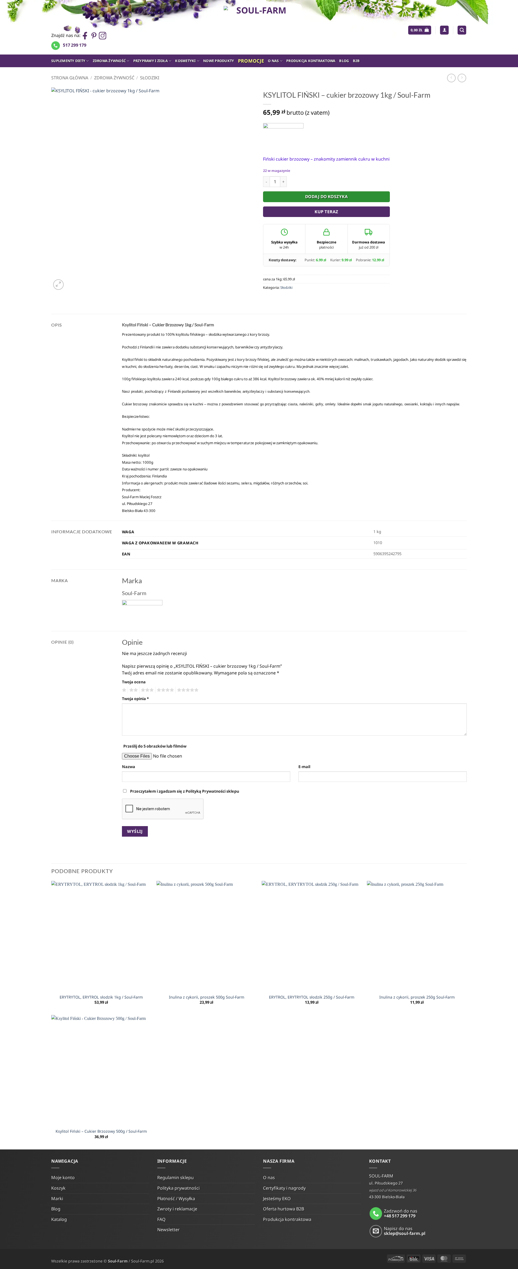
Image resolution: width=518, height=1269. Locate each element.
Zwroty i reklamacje (177, 1209)
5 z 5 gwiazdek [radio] (187, 690)
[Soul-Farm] (283, 135)
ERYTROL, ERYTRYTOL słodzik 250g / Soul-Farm (311, 997)
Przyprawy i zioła (150, 60)
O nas (273, 60)
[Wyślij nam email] (376, 1231)
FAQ (161, 1219)
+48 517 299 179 (399, 1216)
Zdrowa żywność (109, 60)
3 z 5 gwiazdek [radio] (146, 690)
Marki (57, 1199)
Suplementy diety (68, 60)
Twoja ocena (134, 681)
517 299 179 (74, 45)
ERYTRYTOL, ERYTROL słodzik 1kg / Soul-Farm (101, 997)
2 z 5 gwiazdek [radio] (133, 690)
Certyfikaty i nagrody (284, 1188)
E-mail (304, 766)
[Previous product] (462, 78)
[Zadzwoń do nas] (376, 1213)
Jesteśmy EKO (277, 1199)
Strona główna (69, 78)
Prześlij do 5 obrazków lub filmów (154, 746)
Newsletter (168, 1230)
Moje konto (63, 1177)
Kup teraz (326, 212)
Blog (344, 60)
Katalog (59, 1219)
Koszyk (58, 1188)
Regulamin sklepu (175, 1177)
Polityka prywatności (178, 1188)
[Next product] (451, 78)
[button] (419, 30)
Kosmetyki (185, 60)
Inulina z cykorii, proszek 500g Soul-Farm (206, 997)
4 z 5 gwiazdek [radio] (164, 690)
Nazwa (128, 766)
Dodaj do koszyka (326, 196)
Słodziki (149, 78)
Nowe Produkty (218, 60)
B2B (356, 60)
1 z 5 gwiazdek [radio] (123, 690)
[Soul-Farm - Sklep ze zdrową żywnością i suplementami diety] (259, 27)
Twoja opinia (135, 698)
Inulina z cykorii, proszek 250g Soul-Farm (417, 997)
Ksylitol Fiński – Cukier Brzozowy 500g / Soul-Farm (101, 1131)
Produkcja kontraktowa (310, 60)
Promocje (251, 60)
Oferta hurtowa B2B (283, 1209)
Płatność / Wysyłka (176, 1199)
